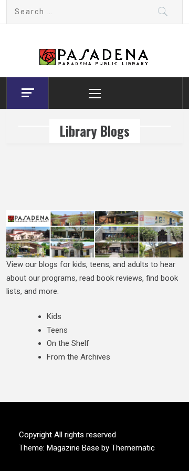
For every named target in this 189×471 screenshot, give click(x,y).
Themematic (133, 448)
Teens (57, 330)
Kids (54, 316)
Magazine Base (74, 448)
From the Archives (78, 357)
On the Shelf (68, 343)
